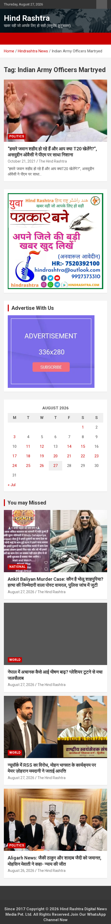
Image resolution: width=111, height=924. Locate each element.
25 (28, 465)
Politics (16, 136)
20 (55, 456)
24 (14, 465)
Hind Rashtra (27, 18)
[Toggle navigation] (10, 39)
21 (69, 456)
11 (28, 446)
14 (69, 446)
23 (96, 456)
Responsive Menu (101, 4)
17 (14, 456)
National (17, 567)
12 (42, 446)
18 (28, 456)
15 (83, 446)
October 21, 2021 (22, 161)
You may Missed (26, 503)
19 (42, 456)
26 (42, 465)
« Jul (11, 484)
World (14, 660)
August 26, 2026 (21, 871)
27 (55, 465)
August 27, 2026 (21, 592)
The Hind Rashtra (53, 161)
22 (83, 456)
